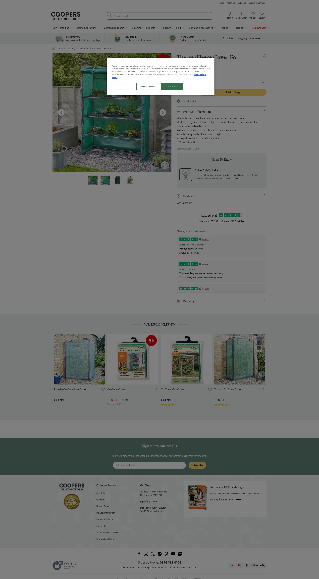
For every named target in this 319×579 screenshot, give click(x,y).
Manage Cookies (148, 86)
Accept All (172, 86)
